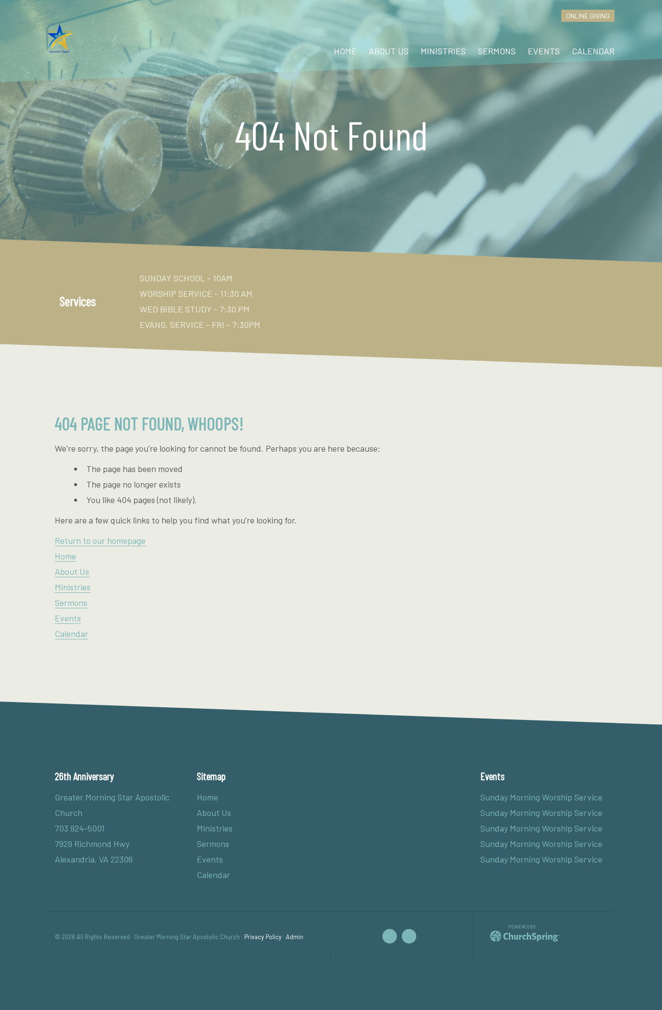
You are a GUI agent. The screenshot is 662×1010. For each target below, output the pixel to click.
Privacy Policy (263, 937)
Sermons (71, 602)
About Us (72, 571)
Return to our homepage (100, 540)
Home (65, 556)
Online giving (588, 16)
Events (68, 618)
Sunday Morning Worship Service (541, 797)
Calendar (71, 633)
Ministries (73, 587)
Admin (294, 937)
